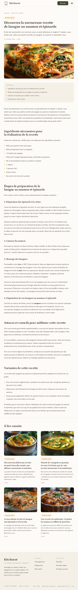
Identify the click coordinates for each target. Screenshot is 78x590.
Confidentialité (63, 586)
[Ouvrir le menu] (72, 3)
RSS (73, 586)
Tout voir (63, 3)
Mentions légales (48, 586)
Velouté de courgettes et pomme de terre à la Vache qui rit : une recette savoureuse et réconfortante (56, 465)
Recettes (59, 562)
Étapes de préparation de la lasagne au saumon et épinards (27, 92)
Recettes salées (17, 13)
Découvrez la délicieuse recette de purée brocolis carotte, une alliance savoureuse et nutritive (18, 465)
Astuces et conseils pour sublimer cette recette (23, 96)
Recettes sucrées (62, 569)
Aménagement (39, 562)
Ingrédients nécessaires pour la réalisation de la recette (26, 89)
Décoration (38, 569)
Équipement (39, 565)
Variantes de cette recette (16, 99)
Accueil (7, 13)
